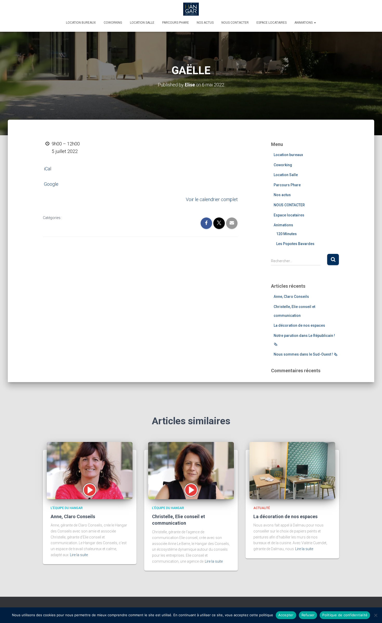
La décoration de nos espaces (299, 325)
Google (51, 184)
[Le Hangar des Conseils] (190, 9)
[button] (314, 22)
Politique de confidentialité (344, 615)
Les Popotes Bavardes (295, 244)
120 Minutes (286, 234)
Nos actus (205, 22)
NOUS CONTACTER (235, 22)
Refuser (308, 615)
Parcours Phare (175, 22)
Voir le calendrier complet (212, 199)
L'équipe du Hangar (67, 508)
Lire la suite (79, 555)
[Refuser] (375, 615)
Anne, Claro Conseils (291, 296)
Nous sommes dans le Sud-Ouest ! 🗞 (305, 354)
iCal (47, 168)
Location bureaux (81, 22)
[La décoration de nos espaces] (292, 470)
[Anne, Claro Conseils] (90, 470)
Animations (303, 22)
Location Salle (142, 22)
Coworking (113, 22)
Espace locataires (271, 22)
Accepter (286, 615)
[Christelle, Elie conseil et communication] (191, 470)
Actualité (261, 508)
